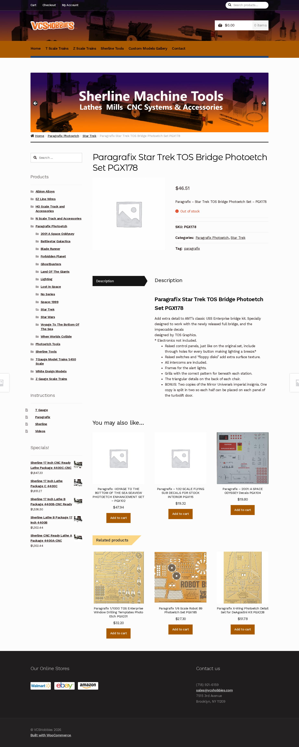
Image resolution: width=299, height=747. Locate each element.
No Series (48, 294)
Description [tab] (105, 281)
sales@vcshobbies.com (214, 690)
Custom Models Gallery (148, 48)
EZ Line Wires (46, 199)
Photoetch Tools (48, 344)
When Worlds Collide (56, 336)
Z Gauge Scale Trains (51, 379)
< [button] (36, 104)
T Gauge (41, 410)
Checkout (49, 5)
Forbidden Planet (53, 256)
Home (36, 48)
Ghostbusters (51, 264)
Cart (33, 5)
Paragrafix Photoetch (212, 238)
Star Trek (238, 238)
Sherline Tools (112, 48)
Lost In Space (51, 287)
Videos (40, 431)
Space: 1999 (50, 302)
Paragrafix (42, 417)
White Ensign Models (51, 371)
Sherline (41, 424)
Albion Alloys (45, 191)
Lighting (46, 279)
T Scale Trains (56, 48)
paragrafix (192, 248)
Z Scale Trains (84, 48)
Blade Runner (50, 249)
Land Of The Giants (55, 271)
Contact (179, 48)
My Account (70, 5)
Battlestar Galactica (55, 241)
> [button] (263, 104)
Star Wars (48, 317)
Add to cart (118, 518)
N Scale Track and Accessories (59, 218)
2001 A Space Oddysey (57, 234)
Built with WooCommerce (51, 735)
